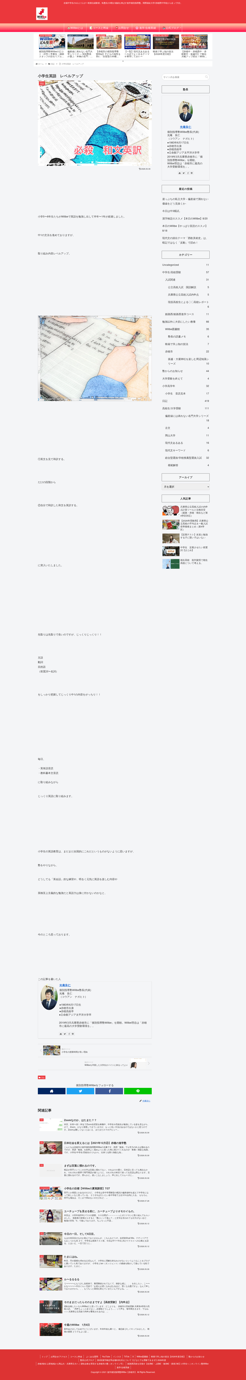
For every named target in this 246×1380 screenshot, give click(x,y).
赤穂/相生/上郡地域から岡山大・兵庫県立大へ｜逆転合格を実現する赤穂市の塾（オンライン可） (81, 1363)
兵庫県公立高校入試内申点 (188, 294)
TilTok (126, 1356)
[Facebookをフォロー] (68, 1034)
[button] (206, 77)
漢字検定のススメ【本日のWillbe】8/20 (185, 218)
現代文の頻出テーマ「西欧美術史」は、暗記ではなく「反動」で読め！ (185, 240)
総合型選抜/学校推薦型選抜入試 (187, 457)
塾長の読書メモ (188, 336)
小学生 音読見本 (187, 393)
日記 (43, 1077)
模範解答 (188, 465)
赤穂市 (187, 351)
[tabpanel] (52, 46)
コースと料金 (76, 1356)
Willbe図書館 (187, 329)
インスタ (117, 1356)
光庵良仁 (65, 985)
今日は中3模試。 (172, 211)
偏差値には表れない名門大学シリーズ (187, 418)
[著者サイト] (60, 1034)
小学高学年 (185, 386)
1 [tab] (123, 61)
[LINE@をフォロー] (72, 1034)
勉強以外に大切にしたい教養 (185, 321)
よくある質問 (93, 1356)
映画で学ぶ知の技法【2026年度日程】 (168, 1356)
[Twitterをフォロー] (64, 1034)
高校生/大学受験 (185, 408)
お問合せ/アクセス (59, 1356)
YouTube (106, 1356)
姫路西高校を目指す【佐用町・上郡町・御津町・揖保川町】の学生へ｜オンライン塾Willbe (168, 1363)
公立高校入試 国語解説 (188, 287)
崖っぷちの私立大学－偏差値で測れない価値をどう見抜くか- (185, 201)
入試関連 (187, 279)
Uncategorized (185, 264)
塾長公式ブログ (87, 1360)
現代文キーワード (187, 450)
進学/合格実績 (123, 1367)
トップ (45, 1356)
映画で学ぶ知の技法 (187, 344)
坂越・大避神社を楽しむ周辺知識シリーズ (188, 361)
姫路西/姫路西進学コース (187, 314)
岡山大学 (187, 435)
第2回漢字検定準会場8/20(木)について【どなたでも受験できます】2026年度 (131, 1360)
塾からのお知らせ (185, 371)
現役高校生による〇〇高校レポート (188, 304)
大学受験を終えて (185, 378)
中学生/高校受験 (185, 272)
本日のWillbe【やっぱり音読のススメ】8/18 (185, 228)
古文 (187, 428)
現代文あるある (187, 442)
